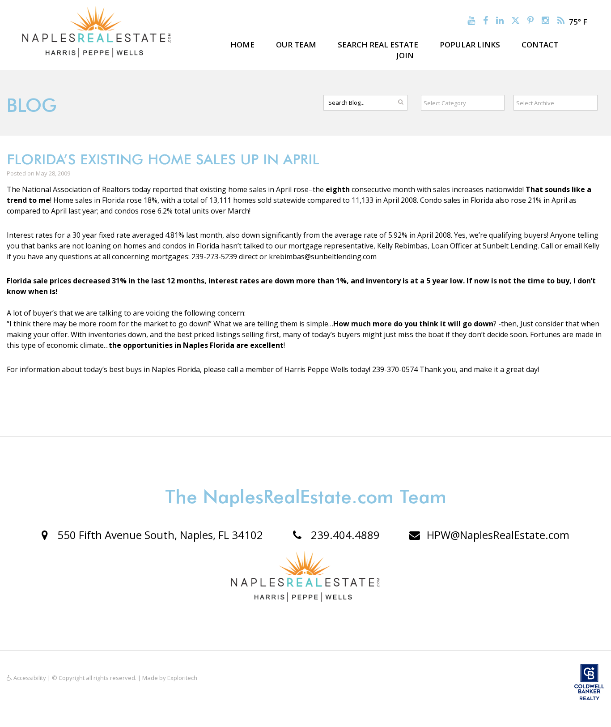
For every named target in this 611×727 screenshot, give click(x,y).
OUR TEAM (296, 44)
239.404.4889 (344, 534)
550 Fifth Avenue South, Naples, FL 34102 (159, 534)
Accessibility (29, 678)
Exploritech (182, 678)
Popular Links (470, 44)
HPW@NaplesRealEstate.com (498, 534)
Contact (540, 44)
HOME (242, 44)
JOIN (405, 55)
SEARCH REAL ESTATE (378, 44)
